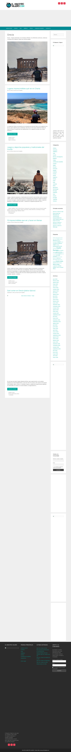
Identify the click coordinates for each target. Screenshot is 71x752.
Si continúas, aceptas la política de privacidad (58, 467)
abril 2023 (55, 297)
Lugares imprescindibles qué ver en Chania (23, 89)
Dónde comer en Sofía (42, 664)
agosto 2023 (56, 294)
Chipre (54, 160)
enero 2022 (55, 311)
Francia (12, 209)
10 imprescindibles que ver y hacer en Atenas (24, 220)
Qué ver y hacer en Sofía (42, 662)
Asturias (58, 239)
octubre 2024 (56, 289)
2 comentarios (11, 213)
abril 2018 (55, 355)
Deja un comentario (12, 139)
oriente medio (59, 261)
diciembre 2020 (56, 320)
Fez (59, 250)
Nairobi (61, 259)
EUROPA (15, 28)
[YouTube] (62, 3)
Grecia (13, 137)
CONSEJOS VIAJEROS (39, 28)
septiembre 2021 (56, 314)
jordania (55, 256)
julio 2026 (55, 279)
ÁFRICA (31, 28)
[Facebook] (64, 3)
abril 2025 (55, 285)
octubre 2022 (56, 308)
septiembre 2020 (57, 321)
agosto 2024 (56, 291)
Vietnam (22, 210)
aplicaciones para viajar (59, 237)
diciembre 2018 (56, 343)
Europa (9, 138)
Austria (19, 208)
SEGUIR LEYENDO (13, 134)
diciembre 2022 (56, 304)
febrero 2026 (56, 280)
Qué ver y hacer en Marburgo (43, 660)
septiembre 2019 (57, 335)
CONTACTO (48, 28)
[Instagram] (59, 3)
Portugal (15, 210)
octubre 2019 (56, 333)
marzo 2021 (55, 318)
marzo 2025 (55, 287)
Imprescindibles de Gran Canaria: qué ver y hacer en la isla (58, 219)
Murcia (59, 259)
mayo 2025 (55, 284)
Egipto (34, 208)
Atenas (9, 282)
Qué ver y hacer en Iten (58, 211)
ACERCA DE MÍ (9, 28)
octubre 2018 (56, 347)
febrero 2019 (56, 340)
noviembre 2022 (56, 306)
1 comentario (10, 394)
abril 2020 (55, 330)
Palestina (9, 210)
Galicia (54, 252)
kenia (54, 258)
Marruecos (34, 209)
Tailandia (19, 210)
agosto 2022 (56, 309)
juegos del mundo (11, 211)
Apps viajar (54, 239)
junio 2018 (55, 352)
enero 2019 (55, 342)
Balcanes (55, 240)
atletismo (61, 239)
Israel (25, 209)
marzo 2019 (55, 338)
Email (54, 462)
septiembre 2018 (56, 348)
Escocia (37, 208)
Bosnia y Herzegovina (25, 208)
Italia (27, 209)
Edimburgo (55, 246)
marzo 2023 (55, 299)
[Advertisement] (35, 18)
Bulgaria (55, 158)
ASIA (21, 28)
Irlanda (22, 209)
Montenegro (38, 209)
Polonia (12, 210)
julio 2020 (55, 325)
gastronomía (14, 393)
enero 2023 (55, 303)
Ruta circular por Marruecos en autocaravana (56, 215)
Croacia (31, 208)
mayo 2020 (55, 328)
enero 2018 (55, 357)
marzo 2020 (55, 331)
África (54, 268)
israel (57, 255)
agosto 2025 (56, 282)
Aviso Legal (23, 661)
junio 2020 (55, 326)
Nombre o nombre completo (58, 458)
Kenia (54, 185)
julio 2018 (55, 350)
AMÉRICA (26, 28)
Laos (55, 258)
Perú (54, 194)
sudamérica (55, 265)
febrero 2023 (56, 301)
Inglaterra (18, 209)
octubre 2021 (56, 313)
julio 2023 (55, 296)
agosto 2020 (56, 323)
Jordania (30, 209)
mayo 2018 (55, 354)
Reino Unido (56, 264)
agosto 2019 (56, 337)
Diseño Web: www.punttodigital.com (42, 750)
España (44, 208)
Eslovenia (41, 208)
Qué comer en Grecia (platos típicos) (21, 291)
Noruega (43, 209)
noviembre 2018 (56, 345)
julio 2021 (55, 316)
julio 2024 (55, 292)
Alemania (55, 150)
